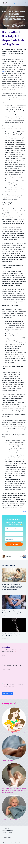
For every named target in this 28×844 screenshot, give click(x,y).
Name (4, 655)
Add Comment (6, 669)
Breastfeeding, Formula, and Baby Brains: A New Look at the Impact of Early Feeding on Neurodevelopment (14, 790)
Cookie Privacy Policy (7, 830)
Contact (7, 828)
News (8, 26)
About (10, 832)
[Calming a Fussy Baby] (14, 747)
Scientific (18, 26)
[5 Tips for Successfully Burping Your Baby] (14, 719)
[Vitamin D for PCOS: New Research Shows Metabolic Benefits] (14, 625)
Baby (5, 25)
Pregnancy (13, 26)
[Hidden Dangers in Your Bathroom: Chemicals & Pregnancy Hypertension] (14, 602)
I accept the (10, 688)
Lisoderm (23, 511)
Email (4, 660)
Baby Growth (21, 25)
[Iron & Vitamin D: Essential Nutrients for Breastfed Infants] (14, 807)
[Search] (14, 3)
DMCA (5, 832)
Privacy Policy (13, 688)
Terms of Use (7, 837)
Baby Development (12, 25)
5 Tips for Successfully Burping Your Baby (14, 732)
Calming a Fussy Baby (8, 760)
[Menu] (25, 3)
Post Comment (7, 693)
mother (21, 112)
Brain (3, 71)
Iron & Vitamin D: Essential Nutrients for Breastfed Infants (13, 821)
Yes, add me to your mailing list (12, 665)
